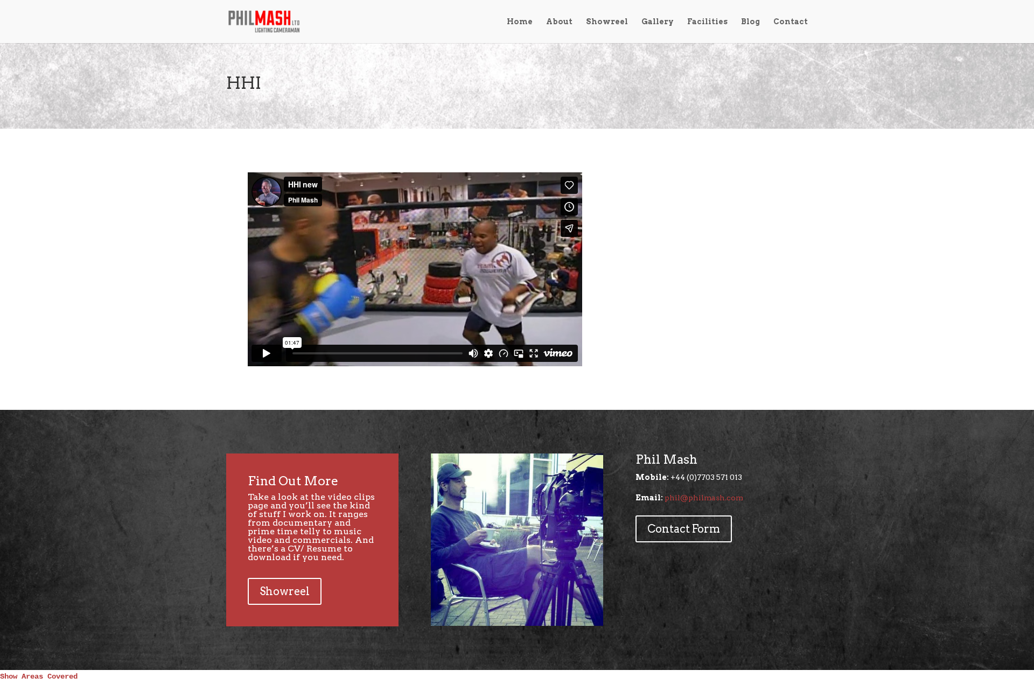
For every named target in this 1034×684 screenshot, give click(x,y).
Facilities (707, 22)
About (559, 22)
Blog (750, 22)
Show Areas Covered (39, 676)
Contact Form (683, 528)
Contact (790, 22)
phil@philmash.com (704, 497)
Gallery (657, 22)
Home (520, 22)
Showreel (607, 22)
